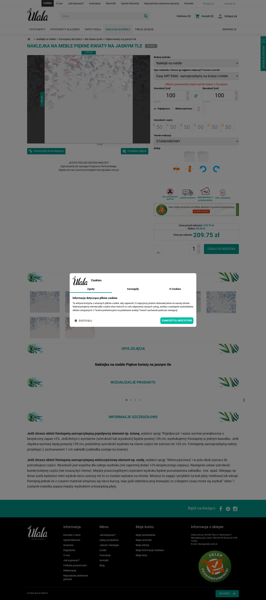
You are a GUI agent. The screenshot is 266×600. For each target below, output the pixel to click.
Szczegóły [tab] (133, 289)
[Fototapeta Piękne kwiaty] (221, 301)
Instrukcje (95, 3)
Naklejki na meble (118, 29)
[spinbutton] (170, 95)
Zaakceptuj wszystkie (177, 320)
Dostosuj (85, 320)
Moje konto (145, 527)
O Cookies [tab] (175, 289)
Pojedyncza (164, 108)
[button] (187, 93)
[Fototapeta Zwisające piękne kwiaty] (80, 327)
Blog (102, 565)
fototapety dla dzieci (70, 39)
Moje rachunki (143, 540)
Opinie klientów (130, 3)
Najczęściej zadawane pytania (161, 3)
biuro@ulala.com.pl (207, 544)
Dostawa (68, 545)
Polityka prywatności (75, 565)
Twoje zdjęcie (144, 29)
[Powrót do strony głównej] (28, 39)
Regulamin (69, 550)
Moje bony (141, 555)
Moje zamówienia (145, 535)
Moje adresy (142, 545)
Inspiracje (229, 29)
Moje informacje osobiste (150, 550)
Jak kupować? (76, 3)
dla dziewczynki (93, 39)
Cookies (47, 3)
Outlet (103, 550)
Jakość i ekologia (109, 545)
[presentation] (244, 399)
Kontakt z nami (71, 535)
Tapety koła (93, 29)
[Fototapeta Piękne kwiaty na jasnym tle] (45, 301)
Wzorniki (111, 3)
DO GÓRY (224, 593)
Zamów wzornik (211, 70)
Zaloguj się (230, 16)
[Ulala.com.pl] (42, 14)
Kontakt (188, 3)
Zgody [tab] (90, 289)
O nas (59, 3)
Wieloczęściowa (183, 108)
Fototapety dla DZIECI (65, 29)
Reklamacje (69, 570)
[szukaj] (145, 16)
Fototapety (37, 29)
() (184, 16)
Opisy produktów (109, 540)
